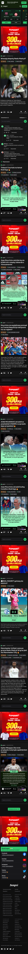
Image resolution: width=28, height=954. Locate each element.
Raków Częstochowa (7, 936)
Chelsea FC (17, 922)
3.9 (17, 19)
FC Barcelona (17, 931)
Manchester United (18, 927)
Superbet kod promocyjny (8, 901)
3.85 (11, 19)
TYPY (16, 22)
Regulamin (5, 891)
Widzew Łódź (5, 934)
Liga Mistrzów (17, 910)
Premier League (17, 901)
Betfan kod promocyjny (7, 908)
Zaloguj (24, 6)
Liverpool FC (17, 924)
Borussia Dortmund (18, 934)
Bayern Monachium (18, 933)
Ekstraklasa (17, 896)
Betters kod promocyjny (7, 910)
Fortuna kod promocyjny (7, 906)
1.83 (5, 19)
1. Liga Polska (17, 898)
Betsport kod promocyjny (7, 899)
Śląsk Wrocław (5, 927)
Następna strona (13, 809)
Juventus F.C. (17, 938)
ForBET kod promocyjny (7, 913)
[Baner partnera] (14, 39)
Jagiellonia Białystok (6, 931)
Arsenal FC (17, 920)
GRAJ (6, 22)
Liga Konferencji (18, 913)
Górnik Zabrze (5, 926)
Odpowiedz (14, 132)
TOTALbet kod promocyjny (8, 915)
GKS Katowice (5, 938)
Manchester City (18, 926)
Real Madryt (17, 929)
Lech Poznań (5, 924)
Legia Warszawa (6, 920)
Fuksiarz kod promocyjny (7, 903)
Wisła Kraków (5, 922)
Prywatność (17, 891)
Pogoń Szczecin (6, 933)
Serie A (16, 906)
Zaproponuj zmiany (7, 889)
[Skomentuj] (25, 220)
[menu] (2, 6)
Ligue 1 (16, 908)
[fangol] (14, 885)
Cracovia (4, 929)
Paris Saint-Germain (18, 936)
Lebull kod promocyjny (7, 898)
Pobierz (24, 2)
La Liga (16, 903)
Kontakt (16, 889)
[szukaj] (20, 6)
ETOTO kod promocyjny (7, 896)
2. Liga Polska (17, 899)
